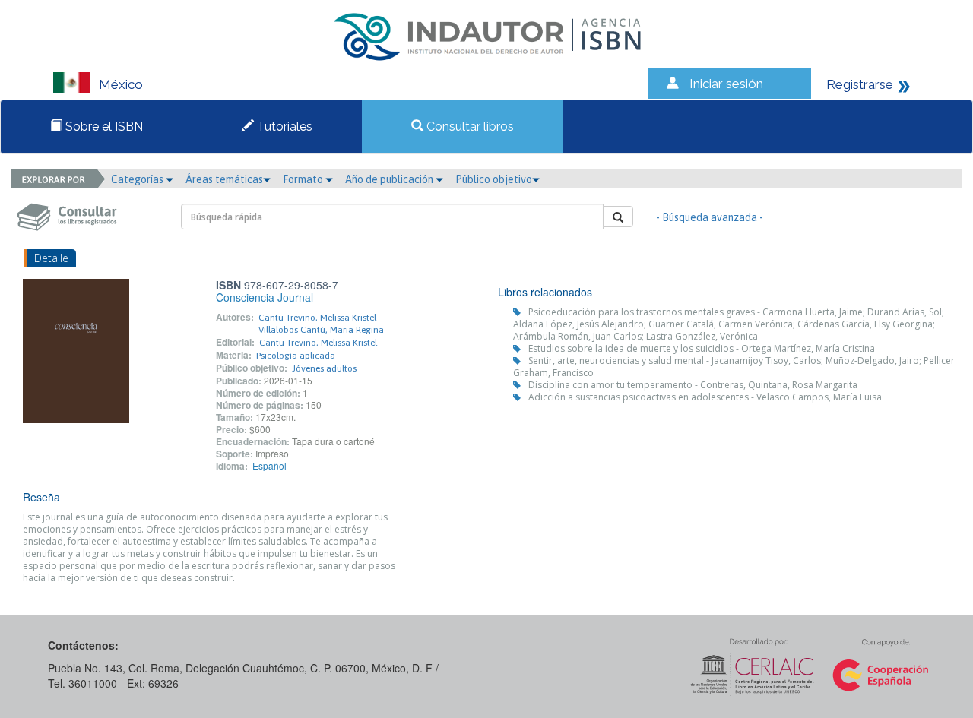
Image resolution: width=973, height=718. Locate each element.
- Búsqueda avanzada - (709, 217)
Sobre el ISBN (102, 126)
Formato (304, 179)
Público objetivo (493, 179)
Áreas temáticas (224, 179)
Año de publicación (390, 179)
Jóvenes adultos (324, 368)
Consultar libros (468, 126)
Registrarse (859, 84)
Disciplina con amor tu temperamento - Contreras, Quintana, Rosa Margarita (692, 384)
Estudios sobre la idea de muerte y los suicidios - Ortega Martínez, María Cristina (701, 348)
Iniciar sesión (726, 83)
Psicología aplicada (295, 355)
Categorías (138, 179)
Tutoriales (283, 126)
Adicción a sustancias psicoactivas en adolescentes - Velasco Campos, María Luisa (705, 397)
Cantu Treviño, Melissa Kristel (317, 317)
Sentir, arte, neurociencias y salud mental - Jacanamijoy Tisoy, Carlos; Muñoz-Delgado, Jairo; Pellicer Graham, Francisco (734, 366)
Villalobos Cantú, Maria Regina (321, 329)
